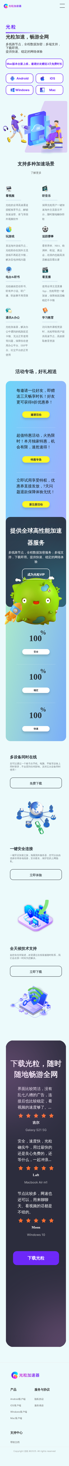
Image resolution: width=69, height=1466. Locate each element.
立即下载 (36, 972)
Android (22, 78)
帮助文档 (15, 1442)
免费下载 (36, 783)
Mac (52, 90)
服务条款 (39, 1405)
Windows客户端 (18, 1411)
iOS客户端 (15, 1405)
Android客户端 (17, 1399)
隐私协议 (39, 1399)
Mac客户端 (16, 1418)
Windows (22, 90)
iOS (52, 78)
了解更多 (36, 172)
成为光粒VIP (36, 574)
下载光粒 (36, 1258)
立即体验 (36, 875)
